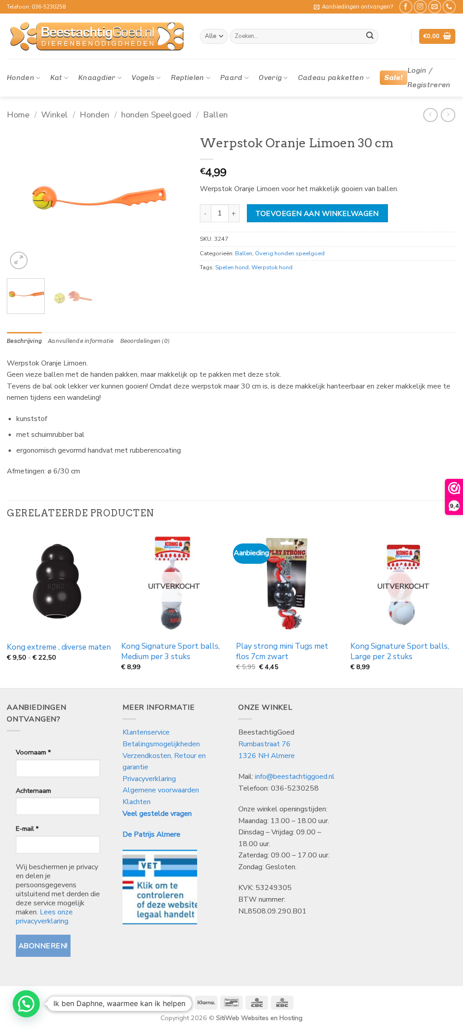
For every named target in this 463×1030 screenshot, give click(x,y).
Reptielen (187, 77)
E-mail (27, 828)
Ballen (215, 114)
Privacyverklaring (149, 779)
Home (18, 114)
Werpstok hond (272, 267)
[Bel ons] (449, 6)
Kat (56, 77)
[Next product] (430, 115)
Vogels (143, 77)
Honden (20, 77)
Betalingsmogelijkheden (161, 744)
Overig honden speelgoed (290, 253)
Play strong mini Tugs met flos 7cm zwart (282, 651)
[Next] (171, 201)
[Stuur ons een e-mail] (434, 6)
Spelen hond (232, 267)
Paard (231, 77)
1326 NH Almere (266, 756)
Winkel (54, 114)
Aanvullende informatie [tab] (81, 340)
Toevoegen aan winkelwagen (317, 213)
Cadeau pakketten (331, 77)
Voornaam (33, 752)
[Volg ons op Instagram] (420, 6)
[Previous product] (448, 115)
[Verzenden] (370, 36)
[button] (353, 7)
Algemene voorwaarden (161, 790)
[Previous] (22, 201)
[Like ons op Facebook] (405, 6)
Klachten (137, 802)
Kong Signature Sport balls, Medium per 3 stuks (170, 651)
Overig (270, 77)
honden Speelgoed (156, 114)
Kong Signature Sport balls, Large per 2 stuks (399, 651)
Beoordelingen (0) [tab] (145, 340)
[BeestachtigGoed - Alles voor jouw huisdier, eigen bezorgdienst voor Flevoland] (96, 36)
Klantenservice (147, 732)
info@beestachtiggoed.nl (295, 777)
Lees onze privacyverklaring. (44, 916)
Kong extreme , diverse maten (59, 647)
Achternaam (33, 790)
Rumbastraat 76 (264, 744)
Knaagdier (97, 77)
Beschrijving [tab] (24, 340)
